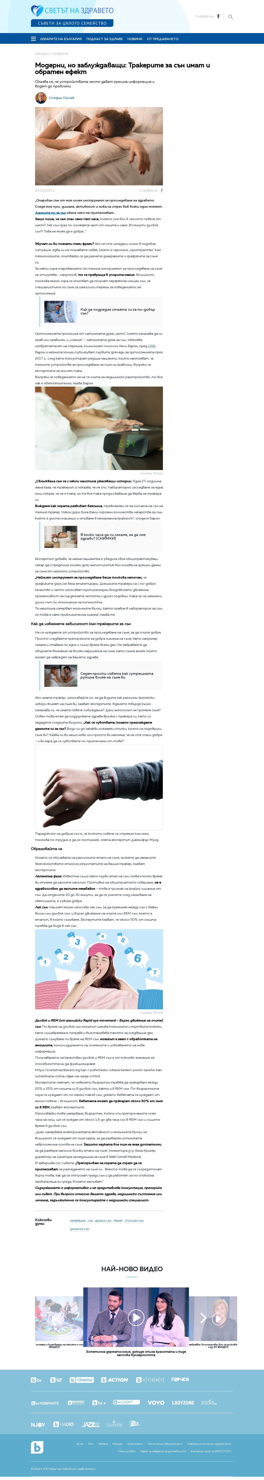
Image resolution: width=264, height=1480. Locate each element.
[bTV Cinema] (85, 1380)
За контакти (135, 1444)
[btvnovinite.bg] (49, 1402)
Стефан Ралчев (61, 98)
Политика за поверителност (165, 1444)
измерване (78, 1221)
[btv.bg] (40, 1380)
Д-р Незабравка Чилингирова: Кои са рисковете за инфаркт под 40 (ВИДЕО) (218, 1345)
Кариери (118, 1444)
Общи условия (127, 1451)
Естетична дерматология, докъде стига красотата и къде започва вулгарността (136, 1353)
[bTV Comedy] (59, 1380)
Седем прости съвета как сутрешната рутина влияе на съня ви (117, 675)
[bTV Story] (153, 1380)
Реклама (103, 1444)
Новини (134, 39)
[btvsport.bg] (130, 1403)
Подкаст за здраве (104, 39)
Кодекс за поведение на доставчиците (163, 1451)
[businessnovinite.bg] (80, 1403)
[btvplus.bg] (102, 1403)
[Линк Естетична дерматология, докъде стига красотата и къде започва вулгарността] (136, 1346)
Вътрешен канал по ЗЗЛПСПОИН (211, 1451)
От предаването (162, 39)
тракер (118, 1221)
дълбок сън (103, 1221)
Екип (91, 1444)
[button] (58, 1318)
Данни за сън (79, 1229)
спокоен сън (134, 1221)
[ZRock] (139, 1424)
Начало (42, 54)
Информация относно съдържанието (209, 1444)
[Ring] (184, 1380)
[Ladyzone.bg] (186, 1403)
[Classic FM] (118, 1423)
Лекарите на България (61, 39)
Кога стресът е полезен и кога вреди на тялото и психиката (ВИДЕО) (54, 1345)
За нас (80, 1444)
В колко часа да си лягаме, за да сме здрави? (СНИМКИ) (113, 537)
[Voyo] (160, 1402)
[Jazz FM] (94, 1425)
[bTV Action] (118, 1380)
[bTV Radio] (67, 1425)
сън (90, 1221)
